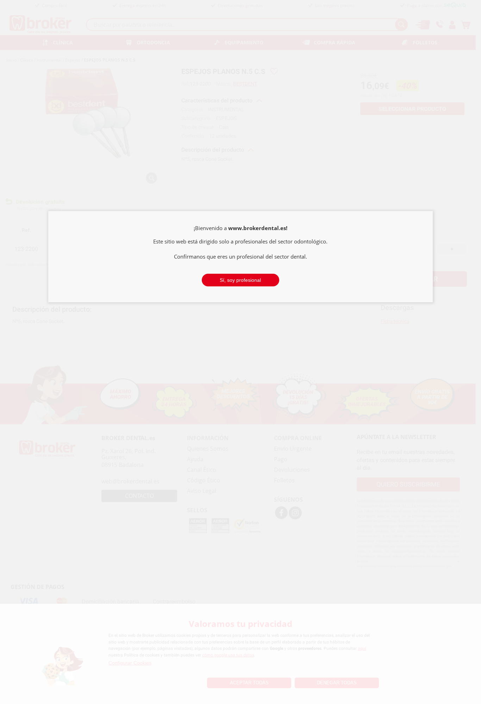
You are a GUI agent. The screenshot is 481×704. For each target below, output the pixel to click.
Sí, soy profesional (240, 280)
